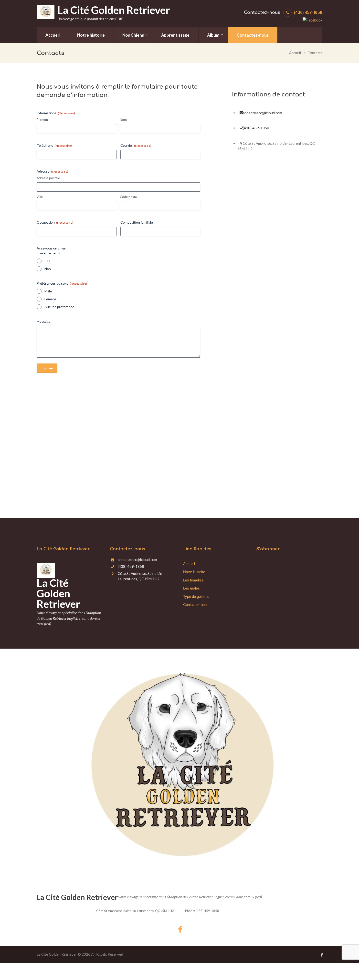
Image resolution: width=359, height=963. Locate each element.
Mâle (48, 291)
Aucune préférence (59, 307)
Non (47, 269)
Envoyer (47, 368)
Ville (40, 197)
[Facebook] (312, 19)
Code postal (128, 197)
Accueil (295, 53)
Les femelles (193, 580)
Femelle (50, 299)
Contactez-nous (196, 604)
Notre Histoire (194, 572)
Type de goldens (196, 596)
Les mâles (191, 588)
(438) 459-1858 (308, 12)
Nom (123, 120)
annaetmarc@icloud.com (262, 113)
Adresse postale (48, 178)
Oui (47, 261)
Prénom (42, 120)
